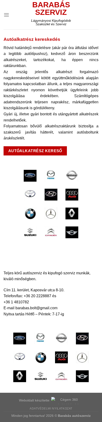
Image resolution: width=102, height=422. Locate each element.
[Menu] (6, 15)
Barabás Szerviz (51, 8)
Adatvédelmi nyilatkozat (51, 408)
